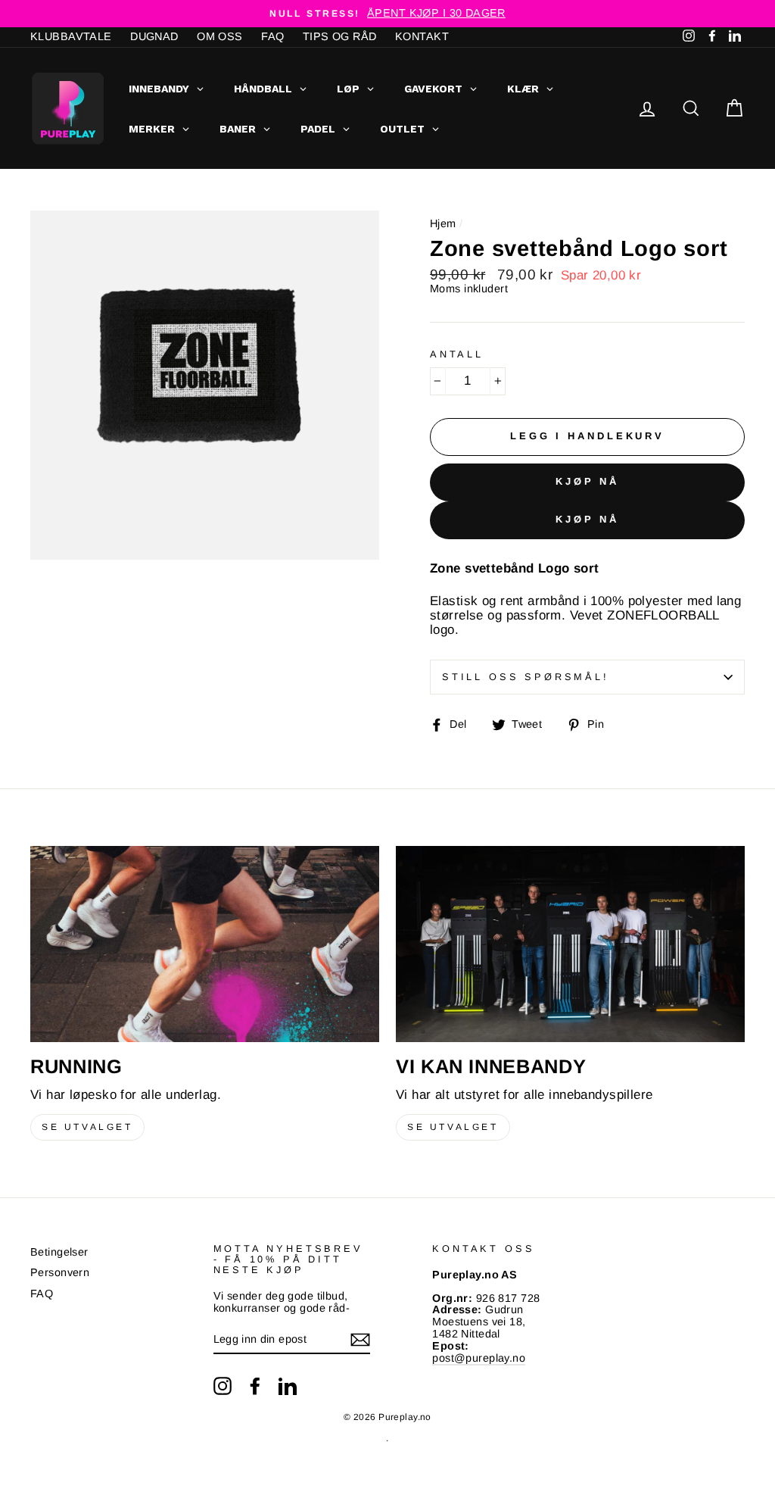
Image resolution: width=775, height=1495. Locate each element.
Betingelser (59, 1252)
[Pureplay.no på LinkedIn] (288, 1386)
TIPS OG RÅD (340, 36)
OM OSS (220, 36)
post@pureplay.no (478, 1358)
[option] (387, 14)
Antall (457, 354)
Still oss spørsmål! (525, 676)
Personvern (59, 1272)
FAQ (272, 36)
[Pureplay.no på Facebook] (255, 1386)
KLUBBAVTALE (71, 36)
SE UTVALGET (87, 1127)
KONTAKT (422, 36)
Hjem (443, 223)
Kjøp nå (587, 481)
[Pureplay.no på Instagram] (222, 1386)
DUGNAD (154, 36)
